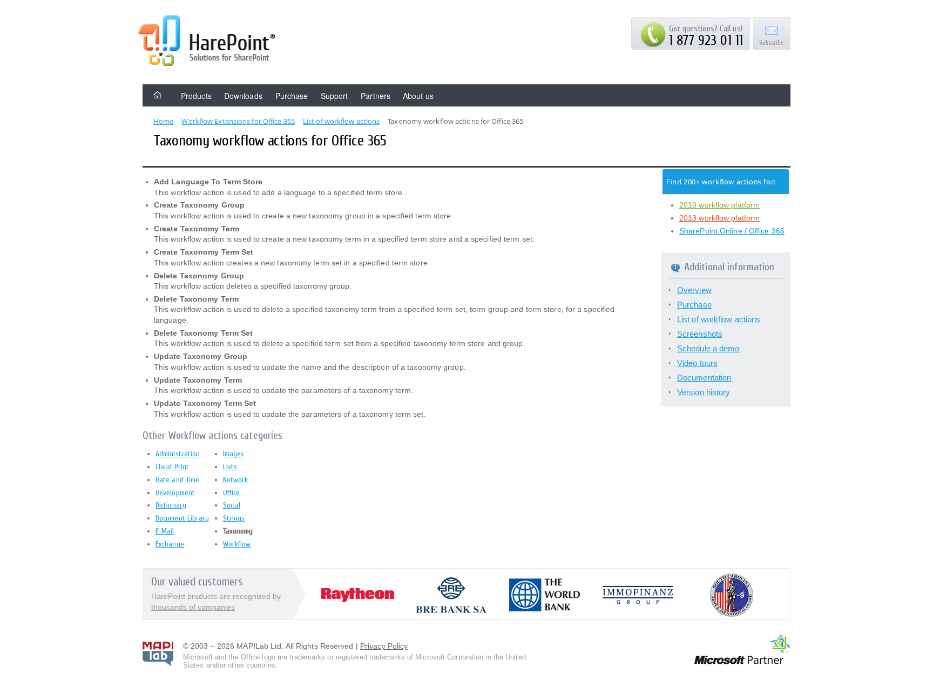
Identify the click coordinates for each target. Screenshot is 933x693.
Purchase (694, 304)
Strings (234, 518)
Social (232, 505)
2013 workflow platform (719, 218)
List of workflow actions (718, 319)
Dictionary (171, 505)
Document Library (182, 518)
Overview (694, 290)
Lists (230, 466)
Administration (178, 453)
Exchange (170, 544)
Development (175, 492)
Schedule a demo (708, 348)
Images (234, 453)
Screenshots (699, 333)
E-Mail (165, 531)
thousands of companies (193, 607)
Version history (704, 392)
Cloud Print (172, 466)
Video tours (697, 363)
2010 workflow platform (719, 205)
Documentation (704, 377)
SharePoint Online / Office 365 (732, 230)
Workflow (237, 544)
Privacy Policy (384, 646)
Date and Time (177, 479)
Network (235, 479)
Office (231, 492)
